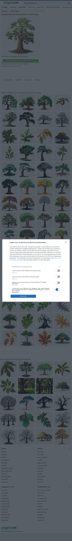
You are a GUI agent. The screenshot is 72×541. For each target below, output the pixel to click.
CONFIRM (23, 296)
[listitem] (36, 267)
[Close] (66, 242)
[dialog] (36, 270)
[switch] (57, 270)
